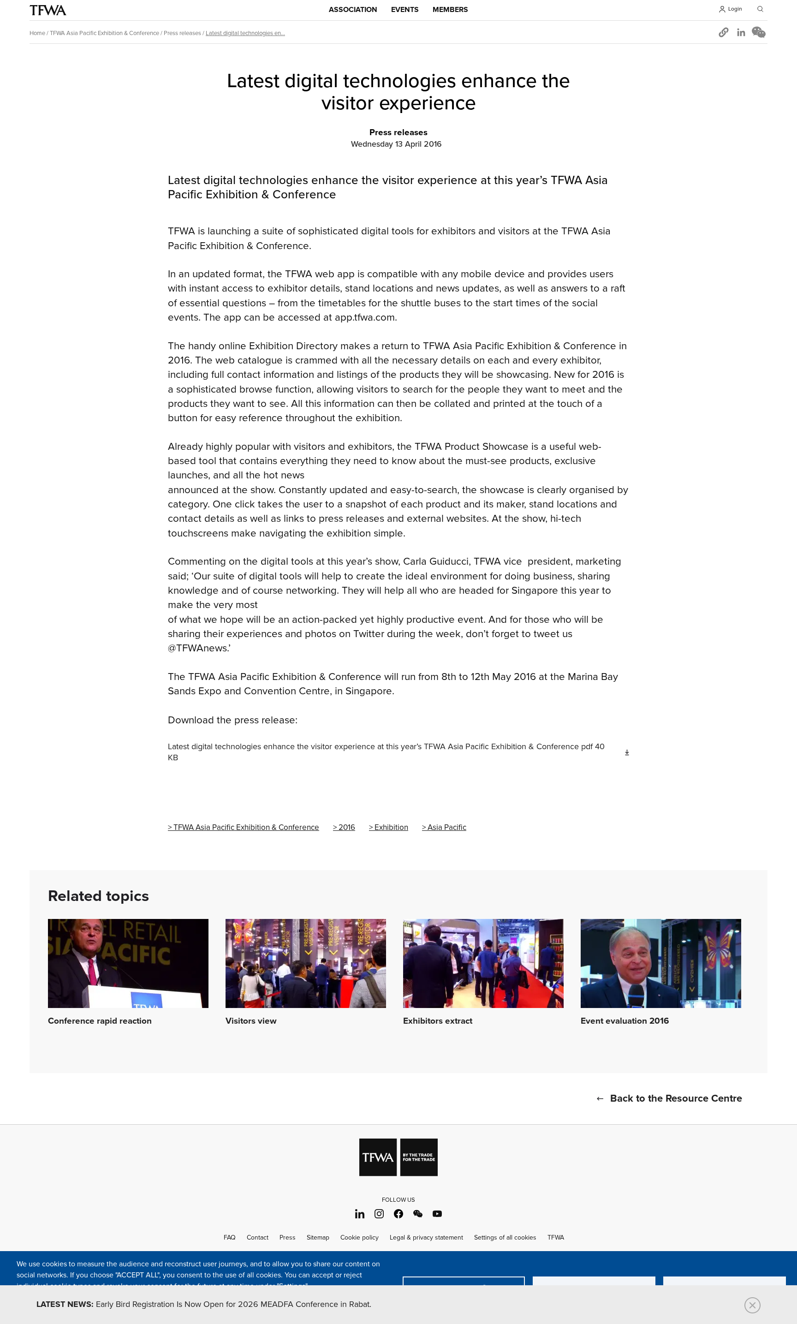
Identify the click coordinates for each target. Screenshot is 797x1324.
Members (450, 10)
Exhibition (391, 827)
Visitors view (251, 1021)
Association (353, 10)
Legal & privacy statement (426, 1237)
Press (288, 1237)
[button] (724, 32)
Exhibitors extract (437, 1021)
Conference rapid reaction (100, 1021)
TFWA (48, 10)
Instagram (379, 1213)
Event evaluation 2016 (625, 1021)
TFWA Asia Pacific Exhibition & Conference (104, 33)
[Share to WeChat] (759, 32)
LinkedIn (360, 1213)
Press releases (182, 33)
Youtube (437, 1213)
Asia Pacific (447, 827)
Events (405, 10)
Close (752, 1305)
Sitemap (318, 1237)
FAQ (230, 1237)
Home (37, 33)
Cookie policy (359, 1237)
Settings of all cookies (505, 1237)
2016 (347, 827)
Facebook (398, 1213)
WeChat (418, 1213)
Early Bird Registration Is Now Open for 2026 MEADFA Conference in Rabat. (203, 1305)
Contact (257, 1237)
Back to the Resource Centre (676, 1098)
